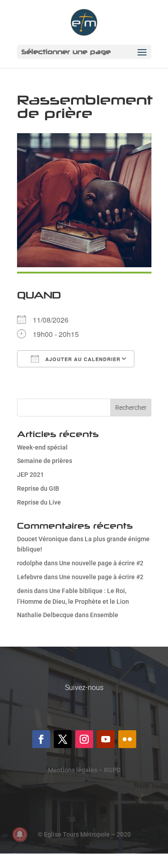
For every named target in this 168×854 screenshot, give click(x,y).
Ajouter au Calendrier (82, 359)
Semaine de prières (44, 460)
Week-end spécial (42, 447)
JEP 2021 (30, 474)
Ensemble (104, 614)
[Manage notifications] (20, 834)
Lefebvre (30, 577)
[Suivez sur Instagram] (84, 739)
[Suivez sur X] (63, 739)
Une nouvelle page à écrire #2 (101, 563)
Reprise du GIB (38, 488)
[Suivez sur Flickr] (127, 739)
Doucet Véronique (42, 539)
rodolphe (30, 563)
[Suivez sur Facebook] (41, 739)
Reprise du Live (39, 502)
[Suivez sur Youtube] (106, 739)
